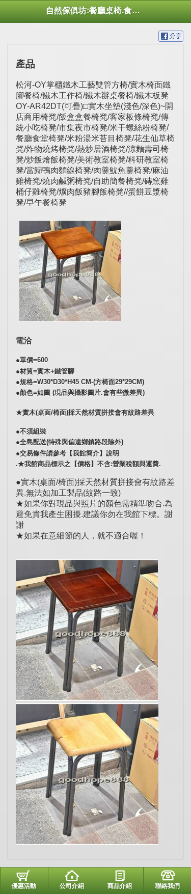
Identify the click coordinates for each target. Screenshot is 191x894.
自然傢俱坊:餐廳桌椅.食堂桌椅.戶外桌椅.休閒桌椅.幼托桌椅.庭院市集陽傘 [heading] (95, 10)
